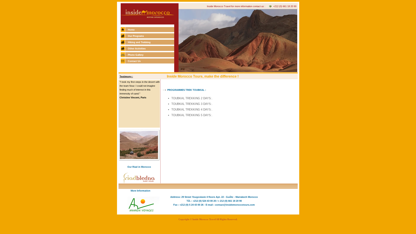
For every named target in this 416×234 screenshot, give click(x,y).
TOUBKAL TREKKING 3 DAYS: (191, 104)
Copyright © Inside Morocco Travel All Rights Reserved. (208, 219)
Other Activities (137, 48)
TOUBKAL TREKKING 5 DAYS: (191, 115)
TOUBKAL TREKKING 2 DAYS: (191, 98)
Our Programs (136, 36)
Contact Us (134, 61)
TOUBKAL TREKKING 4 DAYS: (191, 109)
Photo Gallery (135, 55)
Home (131, 29)
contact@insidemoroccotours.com (235, 204)
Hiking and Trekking (139, 42)
